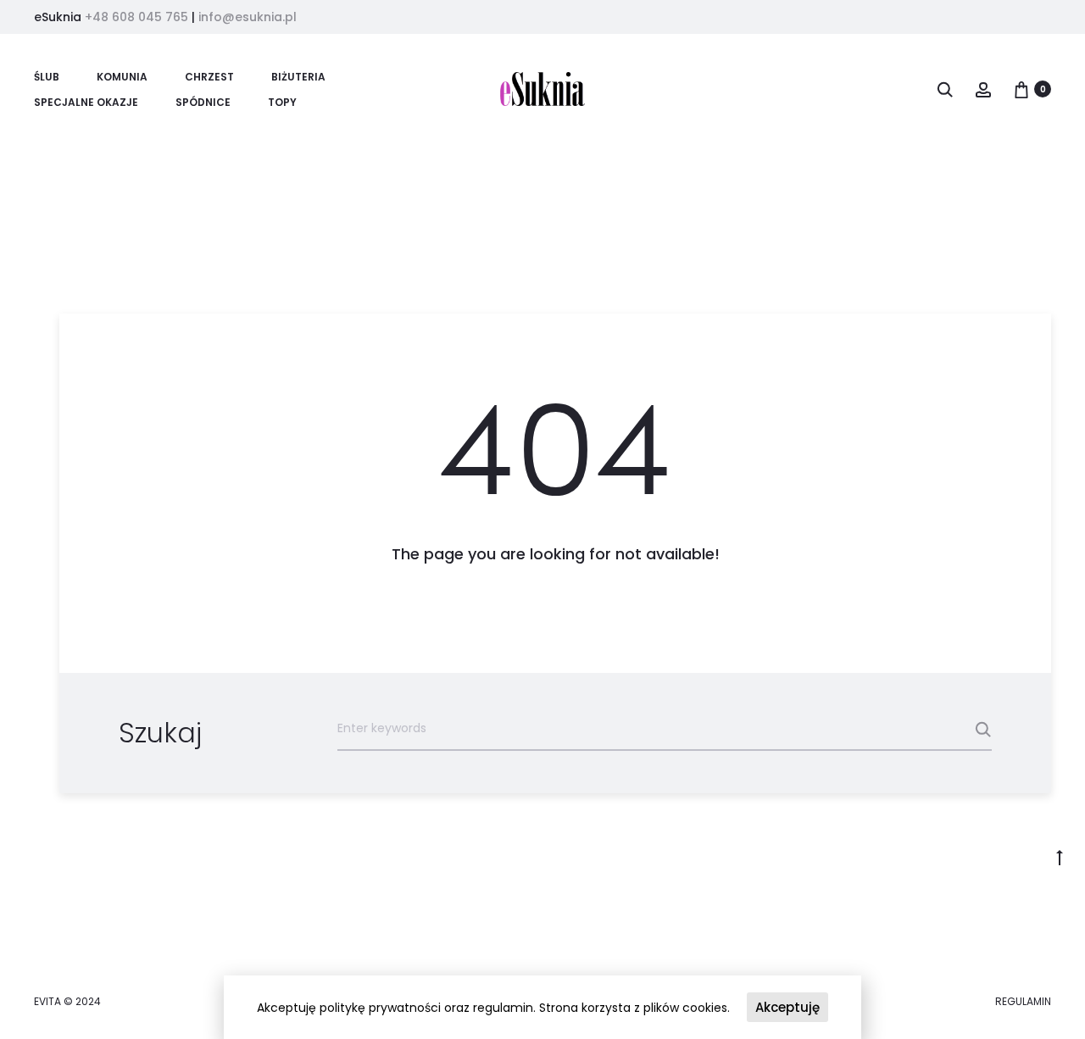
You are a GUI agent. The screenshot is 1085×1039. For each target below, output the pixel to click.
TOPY (282, 102)
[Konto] (983, 89)
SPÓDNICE (203, 102)
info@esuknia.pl (247, 16)
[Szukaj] (945, 89)
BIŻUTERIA (298, 76)
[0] (1021, 89)
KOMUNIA (122, 76)
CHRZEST (209, 76)
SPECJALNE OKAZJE (86, 102)
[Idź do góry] (1059, 857)
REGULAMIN (1023, 1001)
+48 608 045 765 (136, 16)
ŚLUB (46, 76)
